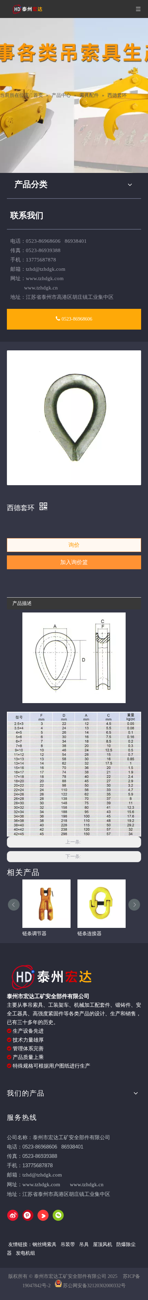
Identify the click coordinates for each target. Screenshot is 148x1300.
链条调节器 (34, 933)
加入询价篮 (74, 562)
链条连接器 (89, 933)
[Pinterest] (27, 1215)
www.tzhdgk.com (41, 1184)
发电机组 (25, 1253)
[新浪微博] (12, 1215)
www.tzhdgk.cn (87, 1184)
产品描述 (22, 603)
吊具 (84, 1244)
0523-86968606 (76, 319)
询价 (74, 545)
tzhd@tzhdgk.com (45, 269)
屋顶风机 (103, 1244)
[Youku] (43, 1215)
